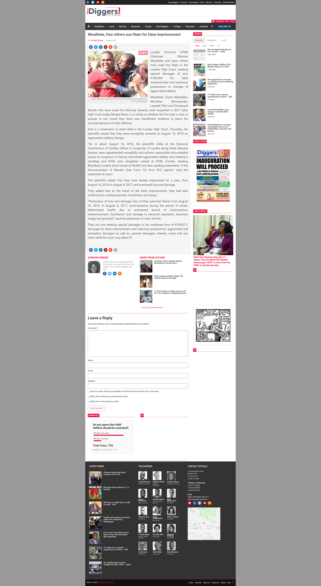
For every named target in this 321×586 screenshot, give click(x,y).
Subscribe (220, 21)
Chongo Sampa (143, 534)
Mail (228, 583)
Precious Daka (158, 534)
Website (91, 381)
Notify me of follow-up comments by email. (109, 397)
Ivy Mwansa (142, 552)
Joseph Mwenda (144, 482)
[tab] (199, 40)
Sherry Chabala (172, 517)
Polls (202, 2)
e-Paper (177, 26)
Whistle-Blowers (229, 2)
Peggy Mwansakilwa (158, 517)
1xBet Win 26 (224, 26)
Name (90, 360)
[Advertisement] (187, 13)
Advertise (217, 2)
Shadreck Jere (143, 517)
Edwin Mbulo (157, 552)
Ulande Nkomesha (142, 500)
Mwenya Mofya (158, 499)
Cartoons (183, 2)
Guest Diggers (173, 2)
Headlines (99, 26)
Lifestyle (203, 26)
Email (90, 371)
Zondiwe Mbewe (96, 40)
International (193, 2)
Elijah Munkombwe (171, 500)
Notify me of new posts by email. (104, 402)
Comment (93, 328)
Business (135, 26)
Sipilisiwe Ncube (159, 482)
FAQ (226, 21)
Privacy (223, 583)
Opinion (123, 26)
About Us (209, 2)
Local (111, 26)
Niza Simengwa (172, 552)
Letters (190, 583)
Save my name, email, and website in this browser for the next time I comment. (124, 391)
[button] (91, 47)
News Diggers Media (105, 582)
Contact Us (215, 583)
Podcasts (190, 26)
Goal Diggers (162, 26)
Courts (148, 26)
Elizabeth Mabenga (170, 535)
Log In (232, 21)
